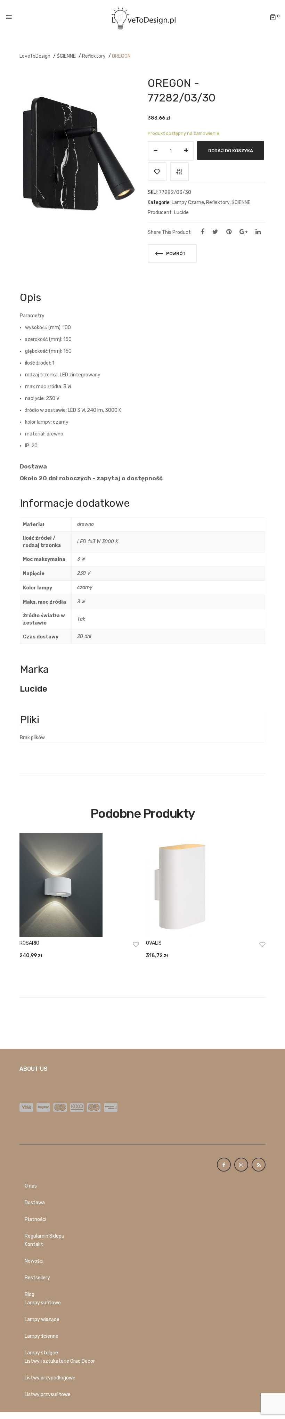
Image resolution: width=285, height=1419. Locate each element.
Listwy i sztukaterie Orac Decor (60, 1361)
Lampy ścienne (41, 1336)
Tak (81, 619)
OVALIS (154, 943)
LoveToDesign (34, 56)
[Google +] (243, 232)
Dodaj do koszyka (230, 150)
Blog (29, 1294)
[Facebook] (202, 232)
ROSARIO (29, 943)
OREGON (121, 56)
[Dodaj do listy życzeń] (157, 171)
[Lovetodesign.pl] (142, 17)
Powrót (175, 253)
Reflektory (94, 56)
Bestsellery (37, 1278)
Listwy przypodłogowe (50, 1378)
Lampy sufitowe (43, 1303)
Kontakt (34, 1244)
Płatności (35, 1219)
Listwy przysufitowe (48, 1394)
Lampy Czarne (188, 202)
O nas (31, 1186)
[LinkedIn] (258, 232)
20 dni (84, 636)
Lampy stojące (41, 1353)
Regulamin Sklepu (44, 1236)
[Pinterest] (228, 232)
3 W (81, 559)
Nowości (34, 1261)
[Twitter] (215, 232)
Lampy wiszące (42, 1319)
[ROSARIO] (79, 885)
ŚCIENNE (66, 56)
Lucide (181, 212)
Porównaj (179, 171)
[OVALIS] (206, 885)
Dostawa (35, 1203)
